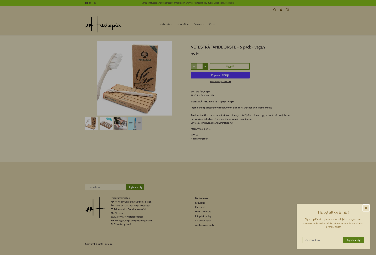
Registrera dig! (354, 240)
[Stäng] (366, 208)
